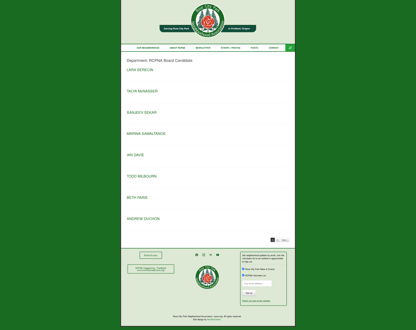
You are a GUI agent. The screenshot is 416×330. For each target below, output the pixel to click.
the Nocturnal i (214, 319)
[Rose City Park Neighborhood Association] (208, 20)
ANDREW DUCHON (143, 218)
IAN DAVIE (135, 154)
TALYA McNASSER (142, 90)
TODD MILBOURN (141, 176)
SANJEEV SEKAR (142, 112)
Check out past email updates (256, 300)
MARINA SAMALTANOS (146, 133)
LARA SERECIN (140, 69)
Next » (285, 240)
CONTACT (274, 47)
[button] (290, 47)
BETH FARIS (137, 197)
